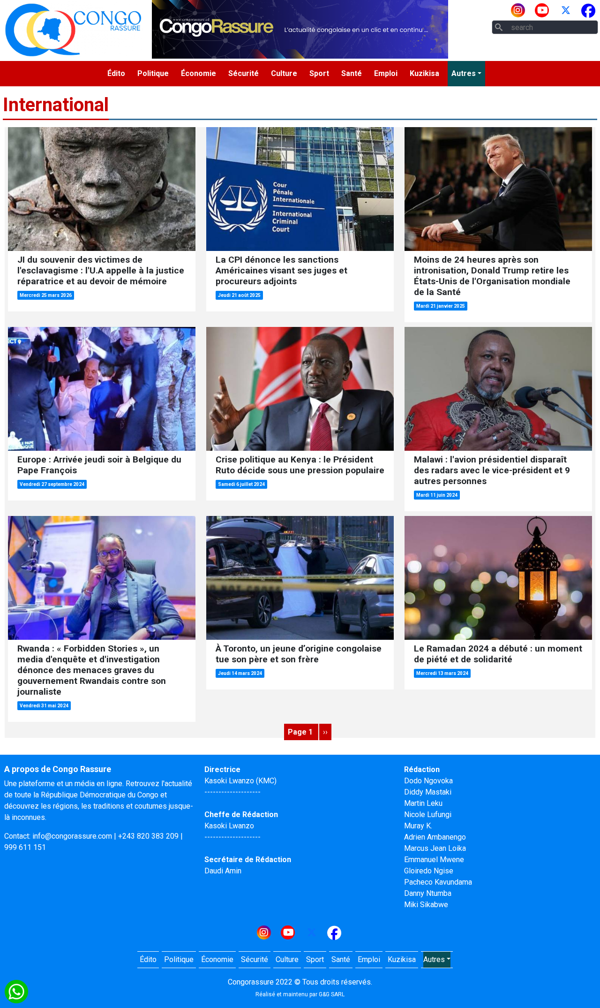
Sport (319, 73)
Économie (198, 73)
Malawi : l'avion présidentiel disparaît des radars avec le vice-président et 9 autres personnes (492, 470)
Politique (153, 73)
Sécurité (243, 73)
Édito (116, 73)
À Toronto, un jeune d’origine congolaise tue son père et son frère (299, 654)
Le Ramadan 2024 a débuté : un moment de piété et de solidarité (498, 654)
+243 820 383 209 (148, 836)
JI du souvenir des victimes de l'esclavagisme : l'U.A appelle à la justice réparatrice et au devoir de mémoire (100, 270)
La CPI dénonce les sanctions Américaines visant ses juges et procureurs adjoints (281, 270)
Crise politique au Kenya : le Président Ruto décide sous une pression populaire (300, 465)
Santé (351, 73)
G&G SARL (332, 994)
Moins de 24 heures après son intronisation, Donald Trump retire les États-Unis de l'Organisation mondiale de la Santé (492, 275)
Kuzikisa (424, 73)
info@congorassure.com (72, 836)
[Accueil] (73, 29)
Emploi (386, 73)
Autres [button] (463, 73)
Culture (284, 73)
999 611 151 (25, 847)
